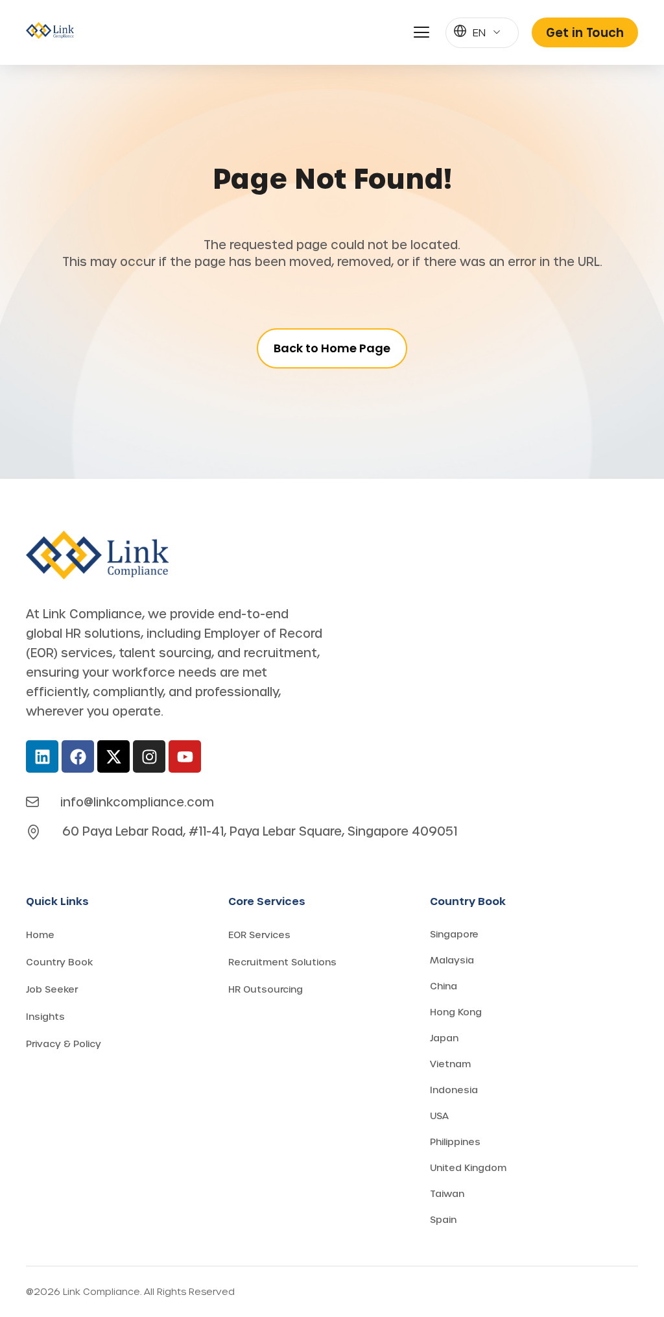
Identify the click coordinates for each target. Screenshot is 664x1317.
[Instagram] (149, 756)
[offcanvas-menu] (421, 32)
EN (479, 32)
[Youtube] (185, 756)
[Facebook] (78, 756)
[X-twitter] (113, 756)
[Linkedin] (42, 756)
